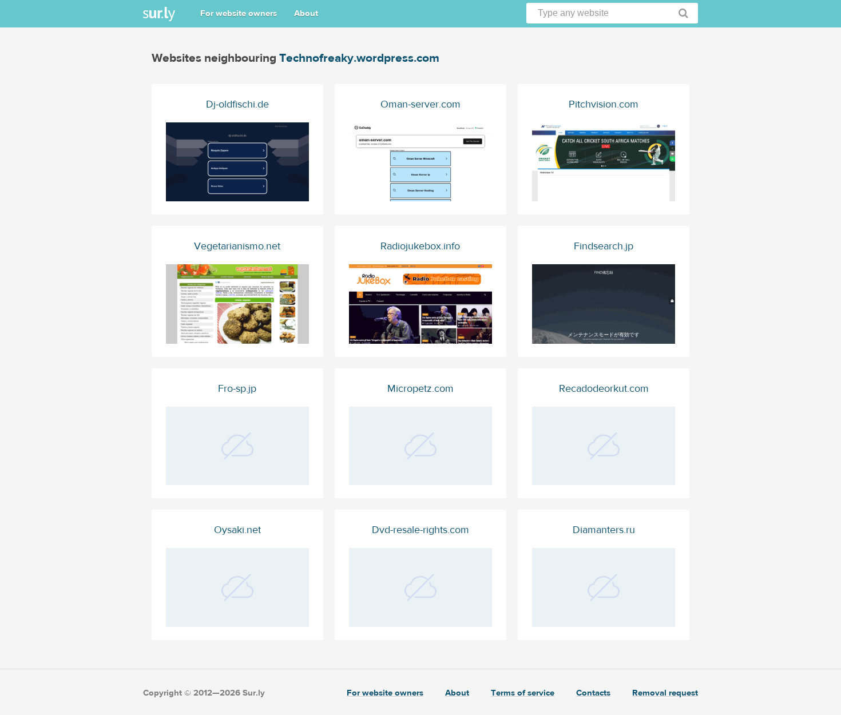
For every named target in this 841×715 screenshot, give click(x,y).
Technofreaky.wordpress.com (359, 58)
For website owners (238, 13)
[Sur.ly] (159, 14)
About (306, 13)
